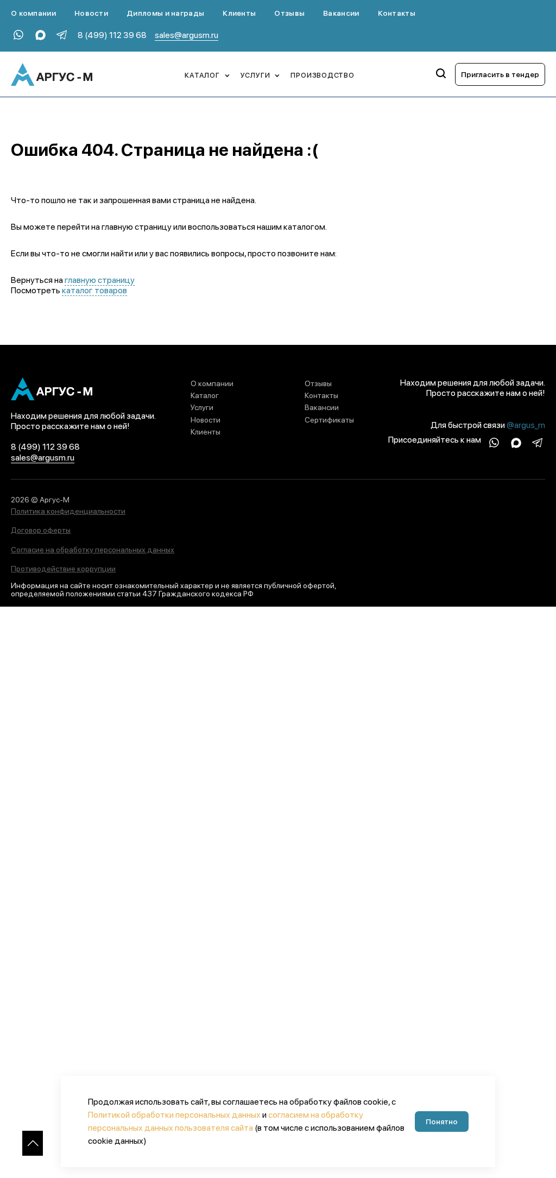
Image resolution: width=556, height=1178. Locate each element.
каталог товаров (94, 290)
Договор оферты (41, 530)
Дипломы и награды (165, 13)
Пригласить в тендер (500, 74)
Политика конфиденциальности (68, 511)
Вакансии (341, 13)
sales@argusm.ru (186, 35)
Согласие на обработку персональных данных (92, 549)
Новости (91, 13)
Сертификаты (329, 419)
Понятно (442, 1121)
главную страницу (100, 280)
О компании (33, 13)
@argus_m (526, 425)
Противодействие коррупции (63, 568)
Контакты (396, 13)
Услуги (202, 407)
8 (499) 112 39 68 (112, 35)
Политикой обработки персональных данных (174, 1115)
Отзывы (289, 13)
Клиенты (239, 13)
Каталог (205, 395)
